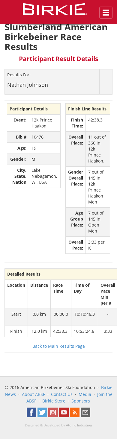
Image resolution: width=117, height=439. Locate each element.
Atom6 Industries (79, 425)
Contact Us (62, 394)
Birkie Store (53, 401)
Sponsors (80, 401)
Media (85, 394)
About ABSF (33, 394)
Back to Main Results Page (58, 346)
